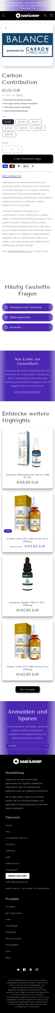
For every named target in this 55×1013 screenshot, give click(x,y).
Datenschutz (12, 863)
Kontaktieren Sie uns (17, 838)
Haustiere (11, 932)
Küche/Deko (12, 944)
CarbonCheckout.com (19, 251)
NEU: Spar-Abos (14, 913)
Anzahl (5, 142)
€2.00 (21, 121)
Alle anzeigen (27, 689)
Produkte (10, 906)
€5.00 (35, 121)
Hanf (8, 919)
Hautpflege (11, 925)
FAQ (8, 831)
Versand (19, 95)
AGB (8, 857)
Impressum (12, 869)
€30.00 (39, 128)
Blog (8, 957)
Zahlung (10, 850)
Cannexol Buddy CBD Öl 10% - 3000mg (27, 604)
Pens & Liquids (13, 938)
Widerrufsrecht (17, 875)
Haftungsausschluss (17, 882)
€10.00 (8, 128)
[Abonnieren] (46, 746)
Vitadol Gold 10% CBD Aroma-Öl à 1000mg (27, 540)
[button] (3, 15)
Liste (8, 951)
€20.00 (24, 128)
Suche (9, 825)
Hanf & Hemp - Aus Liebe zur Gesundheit (27, 888)
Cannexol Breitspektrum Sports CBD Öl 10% (27, 476)
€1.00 (8, 121)
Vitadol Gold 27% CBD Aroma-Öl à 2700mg (27, 668)
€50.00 (9, 134)
